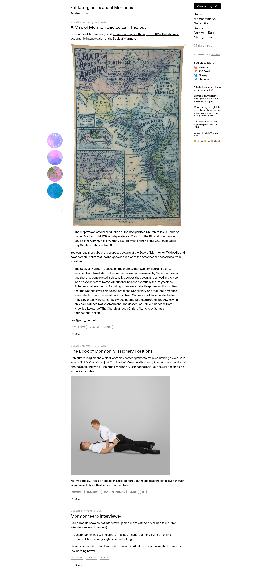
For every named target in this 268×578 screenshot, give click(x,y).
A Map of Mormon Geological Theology (108, 27)
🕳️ (208, 141)
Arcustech (211, 95)
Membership (203, 18)
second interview (95, 527)
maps (82, 327)
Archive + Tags (204, 32)
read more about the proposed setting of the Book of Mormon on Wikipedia (130, 252)
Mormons (94, 327)
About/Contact (204, 37)
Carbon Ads (215, 54)
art (74, 327)
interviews (77, 557)
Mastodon (204, 79)
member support (202, 90)
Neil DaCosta (92, 492)
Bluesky (203, 75)
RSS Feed (204, 71)
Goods (198, 28)
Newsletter (201, 23)
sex (143, 492)
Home (198, 14)
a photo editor (118, 485)
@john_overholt (86, 320)
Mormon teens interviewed (96, 516)
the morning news (82, 551)
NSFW (105, 492)
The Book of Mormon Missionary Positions (112, 351)
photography (118, 492)
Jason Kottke (100, 22)
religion (85, 12)
